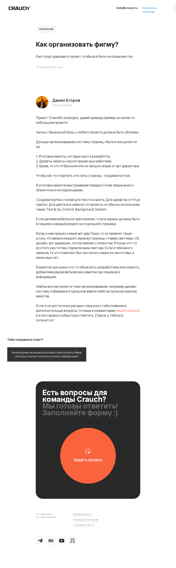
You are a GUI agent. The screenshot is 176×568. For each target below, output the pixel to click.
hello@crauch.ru (127, 8)
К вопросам (46, 28)
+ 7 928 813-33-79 (84, 525)
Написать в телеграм (85, 519)
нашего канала (127, 310)
